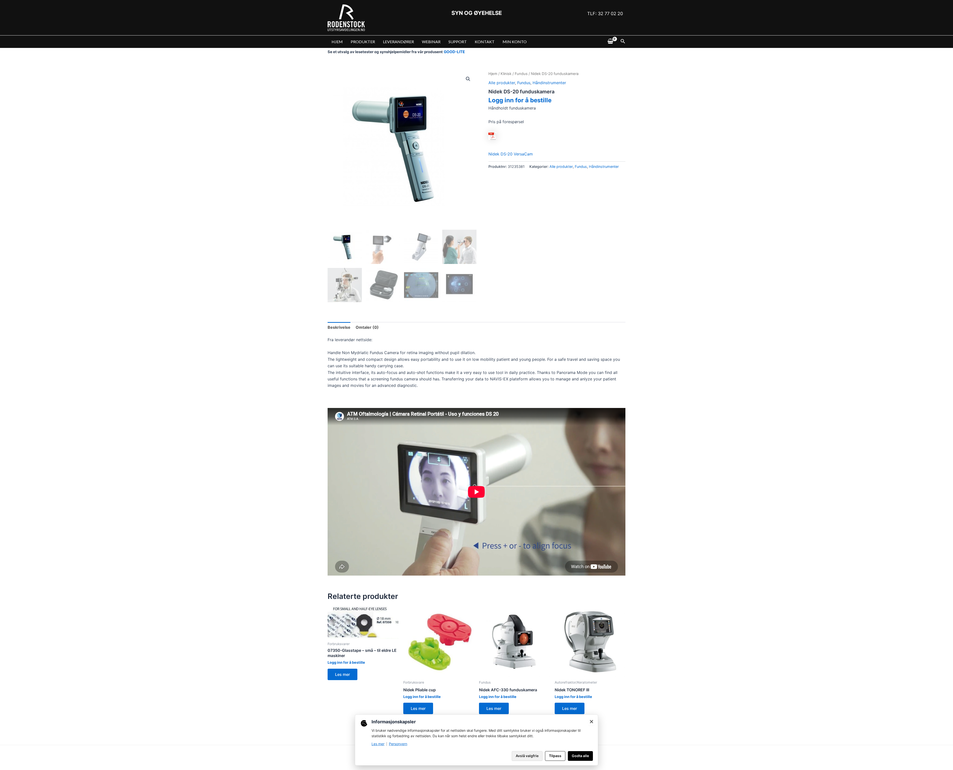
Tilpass (555, 756)
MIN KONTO (515, 41)
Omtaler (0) (367, 327)
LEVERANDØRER (398, 41)
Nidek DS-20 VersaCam (510, 153)
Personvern (398, 744)
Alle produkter (501, 82)
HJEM (337, 41)
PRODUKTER (363, 41)
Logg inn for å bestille (519, 100)
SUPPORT (457, 41)
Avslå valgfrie (527, 756)
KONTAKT (485, 41)
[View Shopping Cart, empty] (610, 42)
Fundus (521, 74)
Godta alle (580, 756)
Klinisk (506, 74)
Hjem (492, 74)
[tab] (339, 327)
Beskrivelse (339, 327)
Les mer (342, 674)
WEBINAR (431, 41)
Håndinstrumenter (549, 82)
